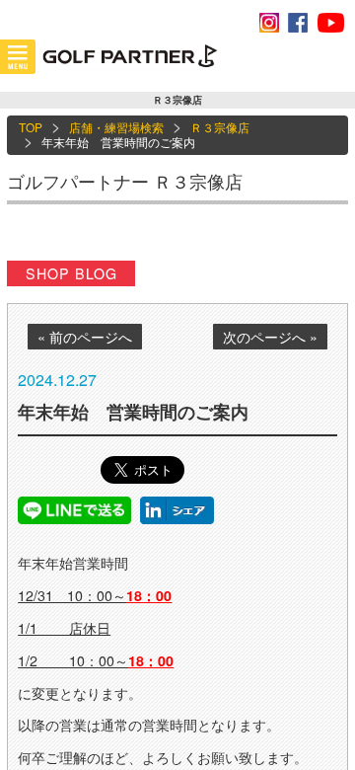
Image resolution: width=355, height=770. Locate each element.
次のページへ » (270, 336)
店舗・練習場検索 (116, 126)
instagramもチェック (269, 23)
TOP (30, 126)
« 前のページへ (84, 336)
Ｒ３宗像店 (219, 126)
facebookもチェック (298, 23)
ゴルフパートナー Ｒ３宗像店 (125, 180)
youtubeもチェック (330, 23)
